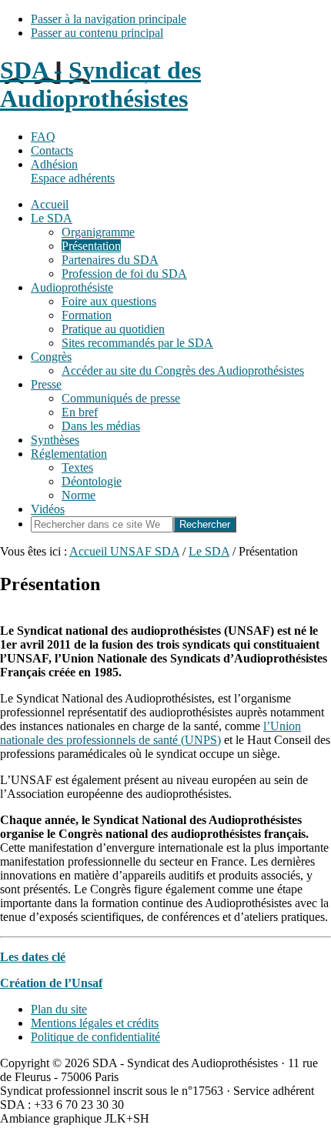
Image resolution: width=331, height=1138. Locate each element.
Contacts (52, 150)
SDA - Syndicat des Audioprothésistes (100, 84)
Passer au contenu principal (97, 32)
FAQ (43, 136)
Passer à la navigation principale (108, 18)
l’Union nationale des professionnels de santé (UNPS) (150, 732)
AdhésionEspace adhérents (73, 171)
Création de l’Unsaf (51, 982)
